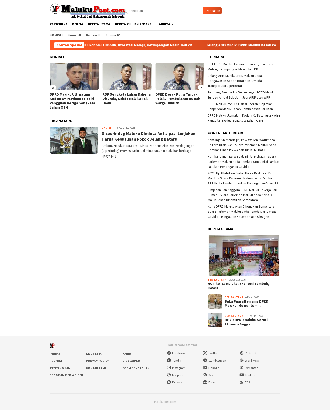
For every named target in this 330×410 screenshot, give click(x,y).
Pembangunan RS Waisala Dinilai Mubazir (236, 150)
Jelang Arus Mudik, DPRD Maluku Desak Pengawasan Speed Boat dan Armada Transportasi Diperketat (236, 80)
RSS (247, 382)
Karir (126, 354)
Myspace (177, 375)
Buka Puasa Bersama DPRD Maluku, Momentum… (246, 303)
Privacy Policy (97, 361)
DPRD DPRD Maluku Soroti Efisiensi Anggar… (246, 322)
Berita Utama (217, 279)
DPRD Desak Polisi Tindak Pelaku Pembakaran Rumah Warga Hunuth (177, 98)
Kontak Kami (96, 368)
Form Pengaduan (136, 368)
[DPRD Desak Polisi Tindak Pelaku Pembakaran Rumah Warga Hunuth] (179, 76)
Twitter (212, 353)
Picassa (177, 382)
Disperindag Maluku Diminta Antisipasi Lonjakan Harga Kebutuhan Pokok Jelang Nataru (148, 136)
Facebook (178, 353)
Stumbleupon (217, 361)
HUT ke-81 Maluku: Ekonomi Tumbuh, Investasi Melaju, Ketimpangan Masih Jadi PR (112, 45)
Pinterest (250, 353)
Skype (212, 375)
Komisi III (108, 128)
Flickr (211, 382)
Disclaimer (131, 361)
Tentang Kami (61, 368)
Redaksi (56, 361)
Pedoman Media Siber (66, 375)
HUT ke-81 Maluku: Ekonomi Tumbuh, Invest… (238, 286)
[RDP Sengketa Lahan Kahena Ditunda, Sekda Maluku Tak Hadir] (126, 76)
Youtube (250, 375)
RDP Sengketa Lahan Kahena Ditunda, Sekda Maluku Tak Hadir (126, 98)
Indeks (55, 354)
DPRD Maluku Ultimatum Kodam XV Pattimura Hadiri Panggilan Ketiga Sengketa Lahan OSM (72, 101)
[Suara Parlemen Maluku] (88, 10)
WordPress (252, 361)
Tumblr (176, 361)
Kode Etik (94, 354)
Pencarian (213, 10)
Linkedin (213, 368)
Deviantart (251, 368)
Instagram (179, 368)
